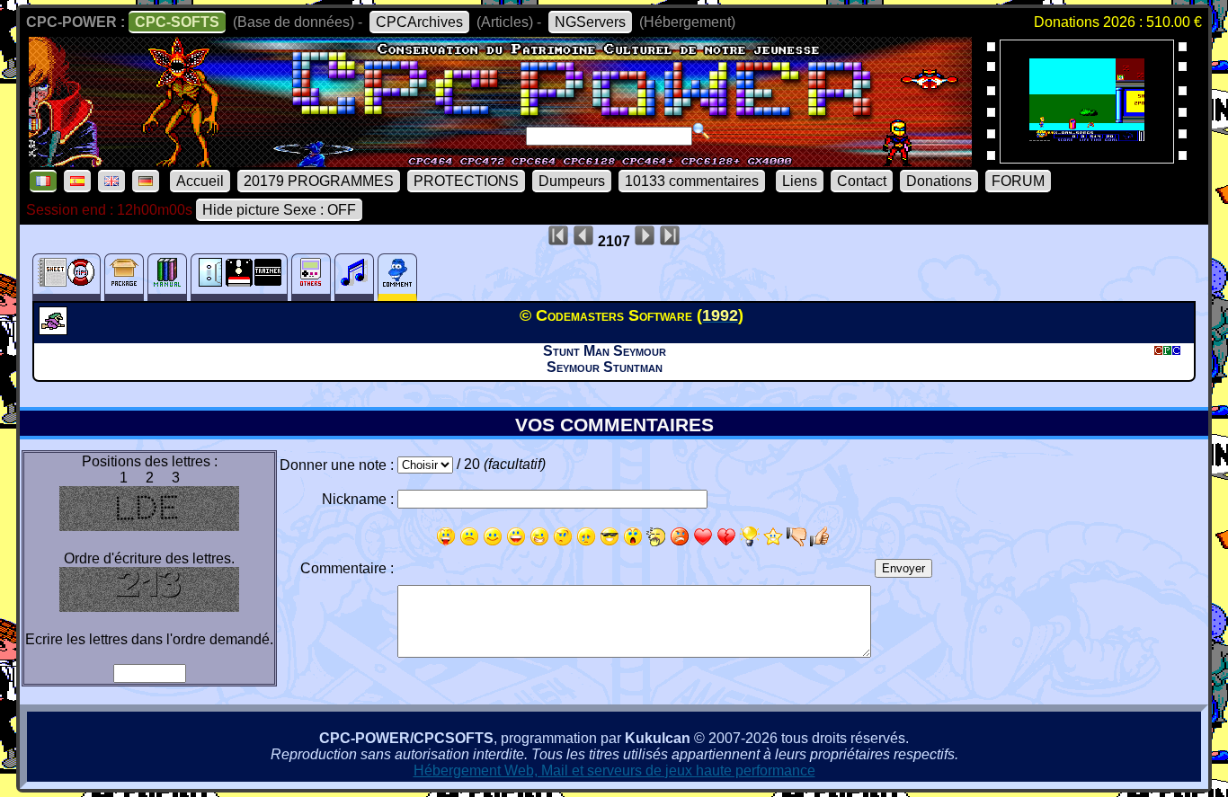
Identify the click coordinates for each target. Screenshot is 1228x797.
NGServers (590, 22)
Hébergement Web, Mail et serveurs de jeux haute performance (614, 770)
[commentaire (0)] (397, 277)
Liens (799, 181)
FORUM (1018, 181)
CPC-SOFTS (177, 22)
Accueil (200, 181)
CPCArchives (419, 22)
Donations (939, 181)
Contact (861, 181)
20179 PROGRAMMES (319, 181)
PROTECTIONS (466, 181)
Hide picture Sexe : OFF (279, 209)
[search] (701, 131)
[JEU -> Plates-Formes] (55, 330)
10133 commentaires (692, 181)
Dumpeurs (571, 181)
